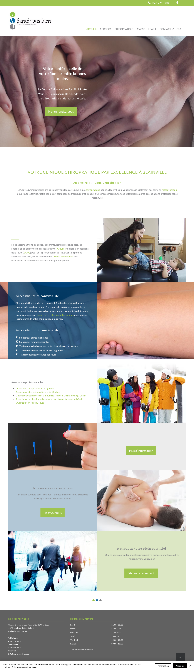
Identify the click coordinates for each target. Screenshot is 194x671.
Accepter (180, 665)
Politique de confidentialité (24, 667)
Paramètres (163, 665)
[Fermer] (190, 666)
